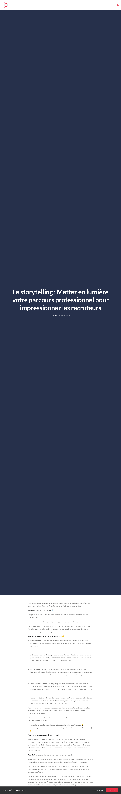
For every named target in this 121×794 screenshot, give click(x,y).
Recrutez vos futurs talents (29, 5)
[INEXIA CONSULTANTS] (5, 5)
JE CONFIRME (111, 790)
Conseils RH (48, 5)
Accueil (13, 5)
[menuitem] (13, 5)
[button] (117, 5)
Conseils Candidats (64, 315)
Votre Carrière (75, 5)
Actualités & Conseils (93, 5)
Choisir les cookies (97, 790)
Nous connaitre (61, 5)
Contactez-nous (109, 5)
